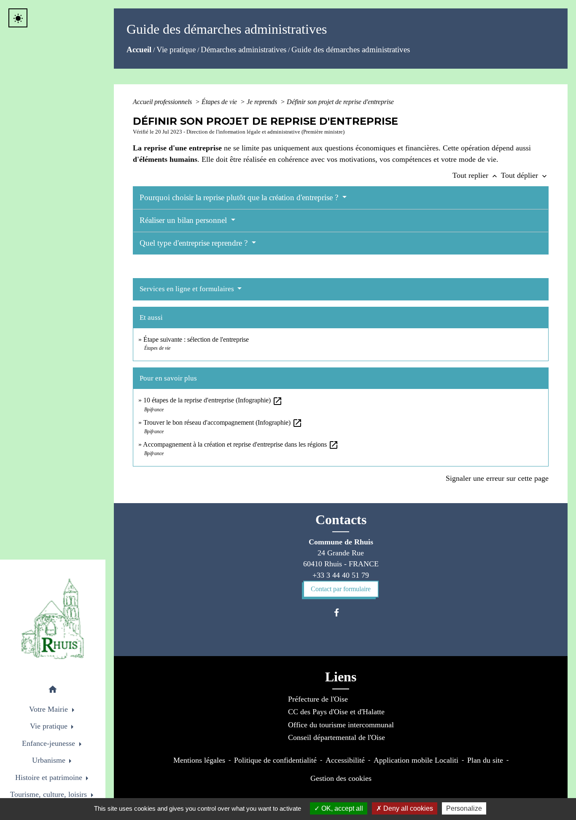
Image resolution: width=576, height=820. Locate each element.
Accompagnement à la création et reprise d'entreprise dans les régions (241, 444)
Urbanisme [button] (49, 760)
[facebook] (340, 612)
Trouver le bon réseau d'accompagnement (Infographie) (222, 422)
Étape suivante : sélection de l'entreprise (196, 339)
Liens (340, 676)
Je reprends (263, 101)
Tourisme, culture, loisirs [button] (49, 794)
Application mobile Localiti (416, 760)
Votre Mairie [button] (49, 709)
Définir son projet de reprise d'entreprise (340, 101)
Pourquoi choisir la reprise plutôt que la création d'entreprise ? (240, 197)
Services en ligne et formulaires (188, 289)
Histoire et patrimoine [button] (49, 777)
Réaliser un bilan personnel (184, 220)
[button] (52, 690)
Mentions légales (199, 760)
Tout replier (475, 175)
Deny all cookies (407, 808)
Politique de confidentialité (275, 760)
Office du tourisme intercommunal (341, 725)
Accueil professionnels (163, 101)
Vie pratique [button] (50, 726)
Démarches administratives (243, 49)
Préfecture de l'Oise (318, 699)
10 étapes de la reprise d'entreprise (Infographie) (213, 400)
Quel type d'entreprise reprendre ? (195, 242)
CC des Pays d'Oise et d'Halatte (336, 711)
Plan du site (485, 760)
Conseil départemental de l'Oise (336, 737)
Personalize (464, 808)
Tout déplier (525, 175)
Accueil (139, 49)
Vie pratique (176, 49)
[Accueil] (52, 619)
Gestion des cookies (340, 778)
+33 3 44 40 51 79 (340, 575)
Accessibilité (345, 760)
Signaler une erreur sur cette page (497, 478)
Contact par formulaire (341, 588)
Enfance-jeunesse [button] (49, 743)
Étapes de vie (220, 101)
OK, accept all (341, 808)
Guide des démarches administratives (350, 49)
